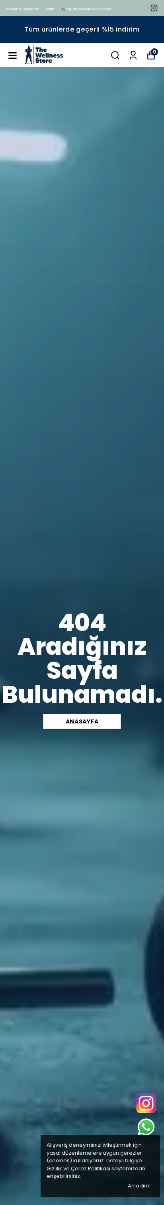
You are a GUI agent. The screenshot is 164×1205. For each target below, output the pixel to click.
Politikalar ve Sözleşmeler (22, 9)
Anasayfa (82, 721)
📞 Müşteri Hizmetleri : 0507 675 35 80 (86, 9)
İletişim (50, 9)
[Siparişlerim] (133, 55)
